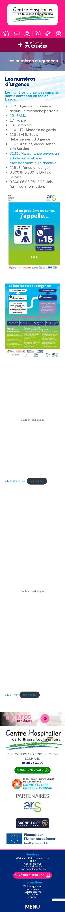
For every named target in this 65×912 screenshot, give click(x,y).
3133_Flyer (11, 694)
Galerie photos (32, 892)
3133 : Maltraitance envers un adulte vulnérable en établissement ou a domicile (34, 158)
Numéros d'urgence (29, 875)
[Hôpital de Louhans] (32, 14)
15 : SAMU (18, 115)
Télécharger (37, 481)
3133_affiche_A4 (15, 481)
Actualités (32, 894)
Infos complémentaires (33, 869)
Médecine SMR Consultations (32, 858)
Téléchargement (32, 886)
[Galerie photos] (37, 33)
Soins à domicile (32, 866)
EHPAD (32, 861)
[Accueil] (6, 33)
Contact (32, 897)
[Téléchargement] (27, 33)
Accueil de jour (32, 864)
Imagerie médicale (29, 770)
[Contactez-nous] (58, 33)
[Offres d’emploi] (17, 33)
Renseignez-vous (44, 718)
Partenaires (32, 889)
